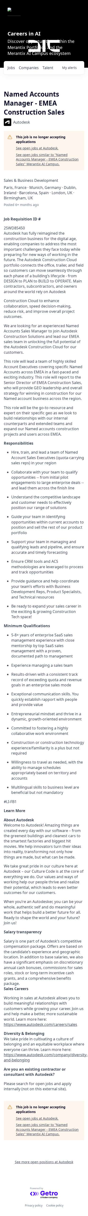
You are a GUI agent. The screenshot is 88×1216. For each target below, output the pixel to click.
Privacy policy (33, 1205)
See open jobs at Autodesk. (37, 148)
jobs (11, 67)
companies (29, 67)
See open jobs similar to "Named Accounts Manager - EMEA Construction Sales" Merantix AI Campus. (47, 159)
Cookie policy (54, 1205)
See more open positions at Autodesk (44, 1162)
